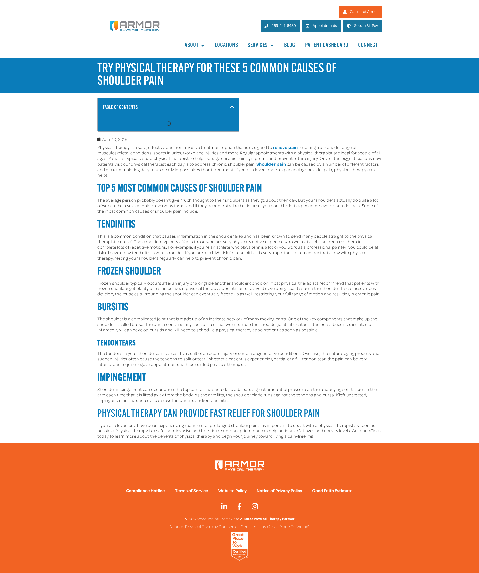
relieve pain (285, 147)
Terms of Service (191, 490)
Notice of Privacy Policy (279, 490)
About (191, 45)
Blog (289, 45)
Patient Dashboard (326, 45)
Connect (368, 45)
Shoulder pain (271, 164)
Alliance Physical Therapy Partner (267, 518)
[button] (232, 107)
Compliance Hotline (145, 490)
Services (258, 45)
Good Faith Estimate (332, 490)
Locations (226, 45)
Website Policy (232, 490)
